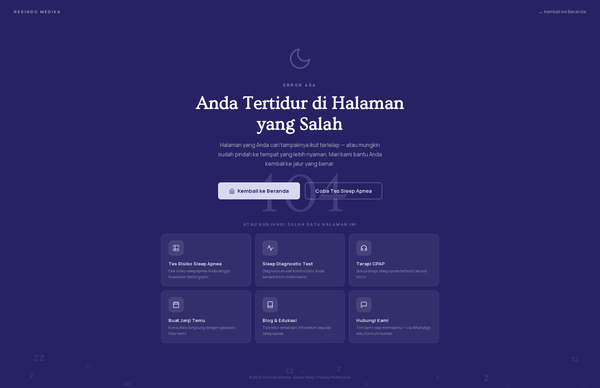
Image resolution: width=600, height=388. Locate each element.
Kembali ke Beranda (263, 191)
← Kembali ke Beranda (562, 11)
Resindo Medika (37, 11)
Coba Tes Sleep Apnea (343, 191)
